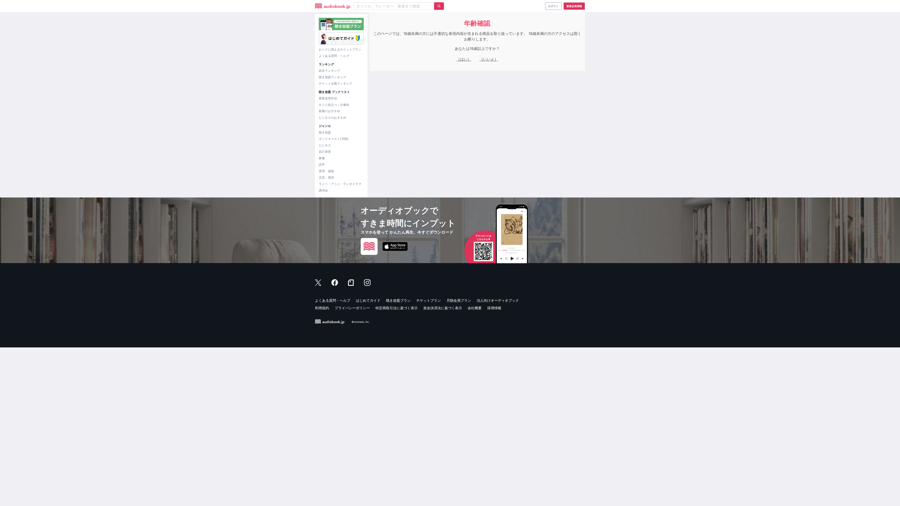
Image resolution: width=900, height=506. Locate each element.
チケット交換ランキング (335, 83)
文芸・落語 (326, 177)
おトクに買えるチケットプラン (340, 49)
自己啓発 (325, 151)
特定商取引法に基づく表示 (396, 308)
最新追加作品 (328, 98)
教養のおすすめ (329, 111)
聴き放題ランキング (332, 77)
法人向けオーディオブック (498, 300)
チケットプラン (428, 300)
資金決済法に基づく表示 (442, 308)
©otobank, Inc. (361, 322)
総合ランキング (329, 70)
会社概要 (475, 308)
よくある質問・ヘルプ (334, 56)
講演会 (323, 190)
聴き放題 (325, 132)
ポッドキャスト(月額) (334, 139)
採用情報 (494, 308)
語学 (322, 164)
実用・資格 (326, 171)
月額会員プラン (458, 300)
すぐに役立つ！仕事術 (334, 105)
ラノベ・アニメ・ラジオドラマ (340, 184)
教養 (322, 158)
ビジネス (325, 145)
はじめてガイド (368, 300)
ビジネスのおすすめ (332, 117)
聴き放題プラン (398, 300)
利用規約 (322, 308)
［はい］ (463, 59)
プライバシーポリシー (352, 308)
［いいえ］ (488, 59)
